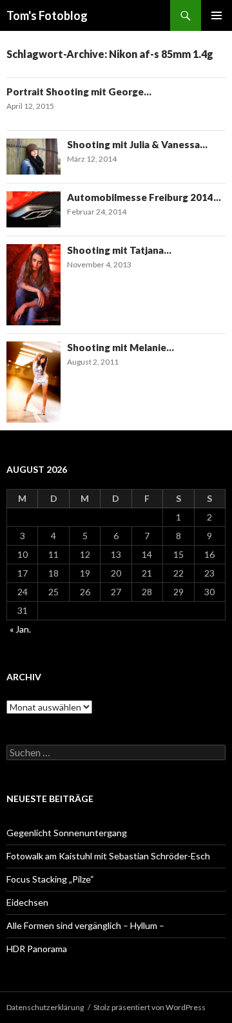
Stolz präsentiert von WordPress (149, 1007)
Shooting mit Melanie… (120, 347)
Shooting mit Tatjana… (119, 250)
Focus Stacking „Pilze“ (50, 879)
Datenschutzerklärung (45, 1007)
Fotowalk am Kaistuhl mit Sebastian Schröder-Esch (108, 855)
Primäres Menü (216, 15)
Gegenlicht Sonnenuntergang (66, 832)
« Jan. (20, 629)
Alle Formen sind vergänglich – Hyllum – (85, 925)
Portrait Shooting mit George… (78, 91)
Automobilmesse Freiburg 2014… (144, 197)
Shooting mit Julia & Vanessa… (137, 144)
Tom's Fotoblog (47, 15)
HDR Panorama (36, 948)
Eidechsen (27, 902)
